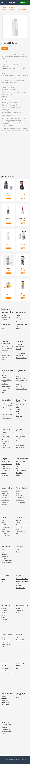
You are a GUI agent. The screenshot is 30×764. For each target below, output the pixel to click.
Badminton (4, 554)
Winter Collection (21, 488)
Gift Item (18, 608)
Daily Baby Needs (21, 371)
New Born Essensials (21, 378)
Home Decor (6, 429)
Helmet (3, 637)
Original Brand (5, 493)
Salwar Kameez (6, 317)
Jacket (18, 493)
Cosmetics (4, 315)
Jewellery (4, 319)
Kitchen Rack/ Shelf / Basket (7, 415)
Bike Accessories (6, 639)
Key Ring (18, 464)
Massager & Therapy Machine (7, 380)
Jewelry (18, 612)
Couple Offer (19, 610)
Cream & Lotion (6, 729)
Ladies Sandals (5, 702)
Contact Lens (5, 670)
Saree (3, 617)
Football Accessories (7, 560)
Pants (17, 326)
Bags (3, 328)
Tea (17, 418)
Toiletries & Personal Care (6, 723)
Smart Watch (5, 491)
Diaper (17, 376)
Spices (17, 407)
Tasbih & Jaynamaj (21, 470)
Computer (18, 440)
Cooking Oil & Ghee (21, 639)
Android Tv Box (20, 447)
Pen (3, 520)
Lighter (18, 466)
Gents (17, 552)
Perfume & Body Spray (21, 664)
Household (19, 341)
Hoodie (18, 491)
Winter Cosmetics (20, 502)
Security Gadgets (6, 461)
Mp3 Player (4, 470)
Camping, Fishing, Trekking (6, 557)
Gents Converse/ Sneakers (6, 697)
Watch (3, 326)
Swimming (4, 565)
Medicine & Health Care (8, 371)
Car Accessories (20, 698)
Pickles (18, 409)
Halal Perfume (20, 668)
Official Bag (19, 529)
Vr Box (3, 466)
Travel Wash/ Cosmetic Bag (22, 532)
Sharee (3, 322)
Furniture (4, 434)
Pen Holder (4, 529)
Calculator (4, 524)
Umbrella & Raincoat (21, 358)
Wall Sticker (5, 432)
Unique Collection (20, 436)
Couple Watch (5, 500)
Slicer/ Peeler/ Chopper (8, 403)
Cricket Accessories (7, 562)
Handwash (4, 727)
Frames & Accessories (7, 673)
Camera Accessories (7, 464)
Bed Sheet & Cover (6, 437)
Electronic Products (19, 430)
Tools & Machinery (21, 344)
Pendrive (4, 359)
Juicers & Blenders (21, 9)
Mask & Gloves (5, 642)
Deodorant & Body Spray (6, 732)
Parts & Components (21, 434)
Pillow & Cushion (6, 447)
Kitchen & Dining (7, 400)
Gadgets (4, 459)
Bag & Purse (20, 517)
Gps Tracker (5, 475)
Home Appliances (20, 346)
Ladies (17, 549)
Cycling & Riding (7, 634)
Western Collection (6, 324)
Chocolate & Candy (21, 404)
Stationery (5, 517)
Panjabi (3, 615)
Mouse (3, 353)
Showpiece (4, 445)
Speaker (18, 443)
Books (3, 579)
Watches (18, 317)
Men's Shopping (21, 312)
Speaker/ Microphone (7, 346)
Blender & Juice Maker (7, 405)
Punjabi (18, 328)
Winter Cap (19, 495)
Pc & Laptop (19, 585)
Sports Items (6, 546)
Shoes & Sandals (6, 619)
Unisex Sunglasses (6, 668)
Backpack (18, 520)
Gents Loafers (5, 704)
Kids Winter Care (20, 497)
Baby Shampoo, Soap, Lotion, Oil (22, 381)
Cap (3, 552)
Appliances (12, 7)
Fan (17, 351)
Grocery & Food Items (21, 401)
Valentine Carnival (22, 605)
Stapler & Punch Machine (6, 532)
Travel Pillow (19, 473)
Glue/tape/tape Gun (7, 527)
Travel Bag (19, 522)
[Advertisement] (15, 160)
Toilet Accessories (21, 353)
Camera (4, 473)
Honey (17, 411)
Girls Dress (18, 384)
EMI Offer (19, 576)
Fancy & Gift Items (22, 459)
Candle (18, 475)
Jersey (3, 549)
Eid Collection (6, 605)
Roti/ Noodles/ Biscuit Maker (7, 419)
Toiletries (18, 319)
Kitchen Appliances (9, 9)
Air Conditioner (20, 445)
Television (18, 438)
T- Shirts (18, 315)
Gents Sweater (20, 500)
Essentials (18, 349)
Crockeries (4, 407)
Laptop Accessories (7, 348)
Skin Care (4, 375)
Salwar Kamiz (5, 608)
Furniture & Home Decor (22, 579)
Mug (17, 468)
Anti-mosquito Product (22, 355)
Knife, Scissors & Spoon (8, 409)
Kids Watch (4, 504)
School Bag (19, 527)
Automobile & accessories (20, 694)
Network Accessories (7, 355)
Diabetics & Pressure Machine (7, 389)
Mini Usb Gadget (6, 468)
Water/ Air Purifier (20, 588)
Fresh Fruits (19, 413)
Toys (17, 373)
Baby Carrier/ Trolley (21, 389)
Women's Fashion (7, 312)
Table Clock (5, 497)
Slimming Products (7, 377)
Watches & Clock (7, 488)
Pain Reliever (5, 384)
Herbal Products (6, 386)
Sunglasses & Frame (6, 664)
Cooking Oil (19, 416)
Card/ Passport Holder (22, 524)
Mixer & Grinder (6, 412)
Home (4, 7)
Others (3, 392)
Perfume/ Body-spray (21, 324)
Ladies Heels (5, 700)
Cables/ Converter (6, 357)
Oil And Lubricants (6, 644)
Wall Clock (4, 495)
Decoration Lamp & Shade (7, 442)
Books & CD (5, 576)
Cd (2, 581)
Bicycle (3, 646)
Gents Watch (5, 502)
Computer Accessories (6, 342)
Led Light (4, 439)
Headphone (5, 350)
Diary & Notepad (6, 535)
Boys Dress (19, 386)
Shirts (17, 322)
